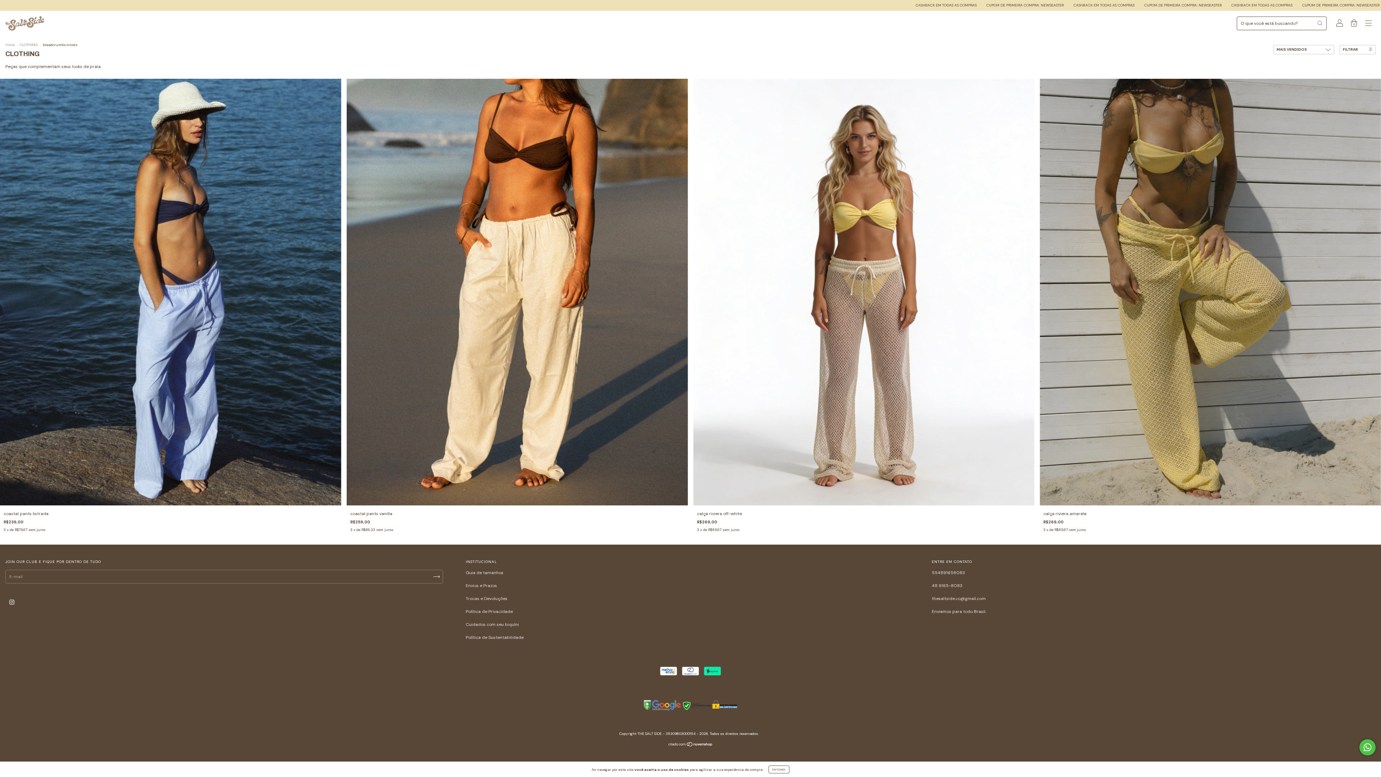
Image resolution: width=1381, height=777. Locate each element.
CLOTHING (29, 44)
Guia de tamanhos (484, 573)
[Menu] (1368, 24)
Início (10, 44)
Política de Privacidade (489, 611)
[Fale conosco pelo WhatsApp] (1367, 747)
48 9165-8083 (947, 586)
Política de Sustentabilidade (495, 637)
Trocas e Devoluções (486, 598)
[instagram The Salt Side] (11, 602)
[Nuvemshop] (690, 745)
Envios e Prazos (481, 586)
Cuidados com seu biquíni (492, 624)
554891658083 (948, 573)
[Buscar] (1320, 23)
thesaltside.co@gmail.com (959, 598)
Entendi (778, 769)
